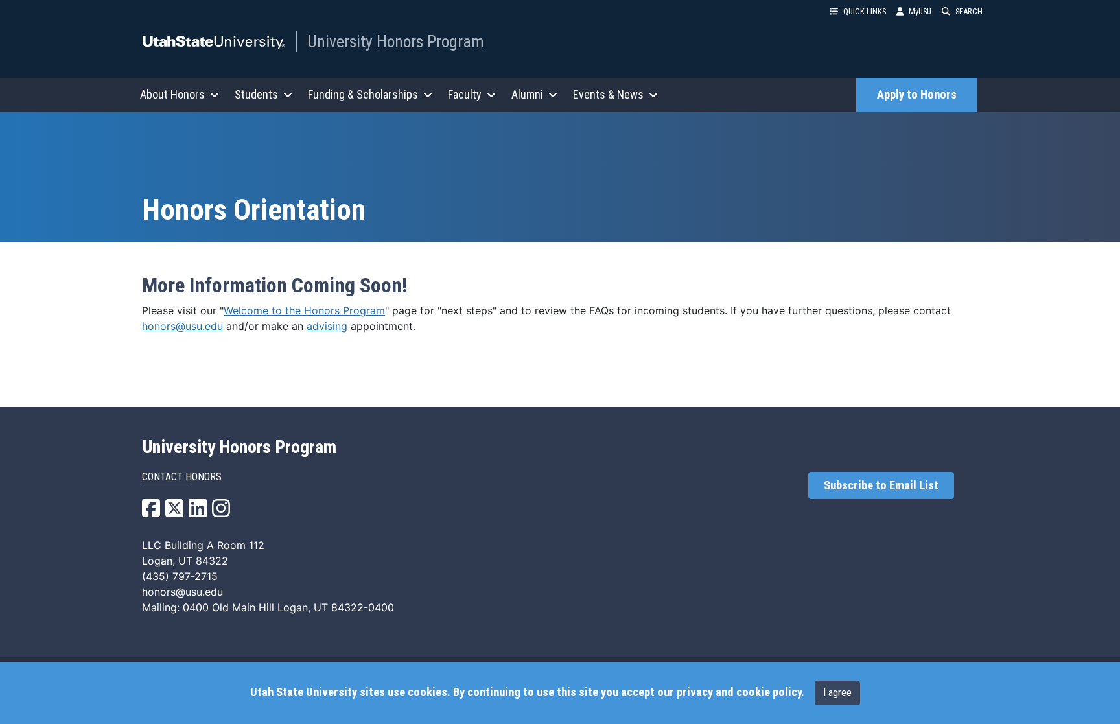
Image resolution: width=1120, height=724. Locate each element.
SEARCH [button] (969, 11)
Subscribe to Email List (881, 485)
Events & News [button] (608, 94)
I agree (837, 692)
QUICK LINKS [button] (864, 11)
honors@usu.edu (182, 326)
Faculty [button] (465, 94)
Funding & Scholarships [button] (363, 94)
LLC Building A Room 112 (203, 545)
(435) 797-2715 (180, 576)
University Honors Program (395, 41)
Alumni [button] (527, 94)
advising (327, 326)
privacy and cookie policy (739, 692)
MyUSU (920, 11)
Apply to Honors (917, 95)
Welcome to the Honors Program (304, 310)
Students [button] (256, 94)
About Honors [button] (172, 94)
